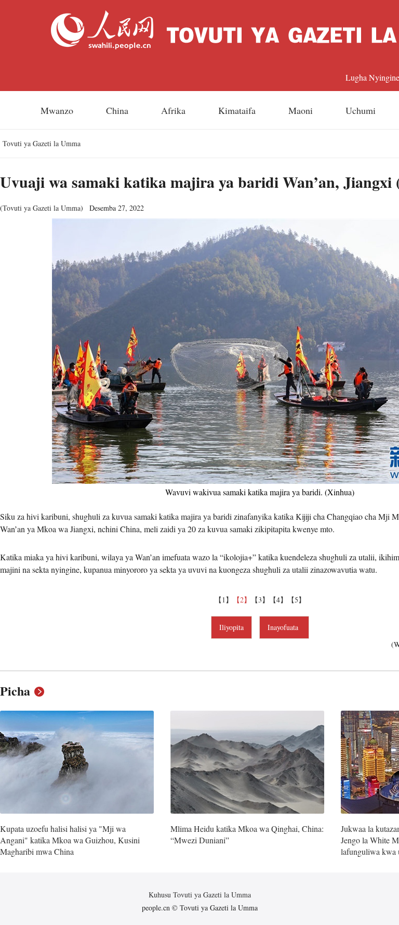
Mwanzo (57, 110)
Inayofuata (284, 627)
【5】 (296, 600)
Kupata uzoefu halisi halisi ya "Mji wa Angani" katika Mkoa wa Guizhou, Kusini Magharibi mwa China (70, 839)
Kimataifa (237, 110)
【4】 (278, 600)
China (117, 110)
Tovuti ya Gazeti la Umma (42, 143)
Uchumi (360, 110)
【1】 (224, 600)
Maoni (300, 110)
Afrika (173, 110)
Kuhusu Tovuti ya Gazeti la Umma (200, 895)
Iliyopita (231, 627)
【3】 (260, 600)
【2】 (242, 600)
